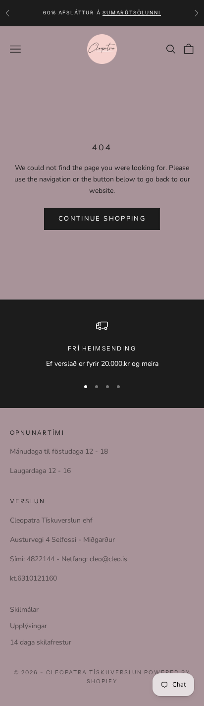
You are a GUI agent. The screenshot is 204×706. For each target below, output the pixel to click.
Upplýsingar (28, 626)
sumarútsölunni (131, 12)
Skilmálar (24, 609)
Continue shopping (102, 218)
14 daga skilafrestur (40, 642)
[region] (102, 344)
